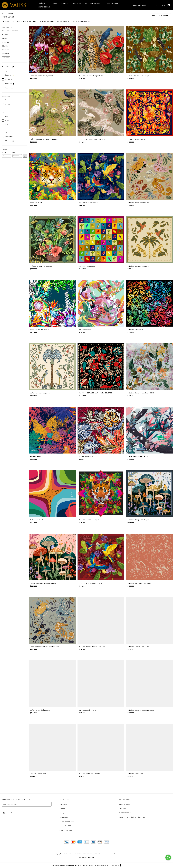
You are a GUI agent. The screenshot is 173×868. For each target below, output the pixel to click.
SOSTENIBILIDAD (44, 7)
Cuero (63, 3)
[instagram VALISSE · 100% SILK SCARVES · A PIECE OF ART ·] (4, 813)
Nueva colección (8, 27)
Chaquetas (77, 3)
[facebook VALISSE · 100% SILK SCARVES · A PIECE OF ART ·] (11, 813)
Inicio (3, 13)
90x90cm (5, 46)
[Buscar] (156, 5)
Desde (4, 152)
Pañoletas (42, 3)
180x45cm (5, 53)
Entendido (115, 865)
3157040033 (123, 808)
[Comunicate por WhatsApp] (168, 857)
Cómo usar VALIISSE (93, 3)
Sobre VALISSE (112, 3)
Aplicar (25, 156)
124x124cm (5, 50)
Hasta (14, 152)
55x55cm (5, 38)
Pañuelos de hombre (10, 31)
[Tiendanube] (86, 858)
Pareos (54, 3)
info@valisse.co (125, 813)
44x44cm (5, 34)
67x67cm (5, 42)
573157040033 (124, 804)
